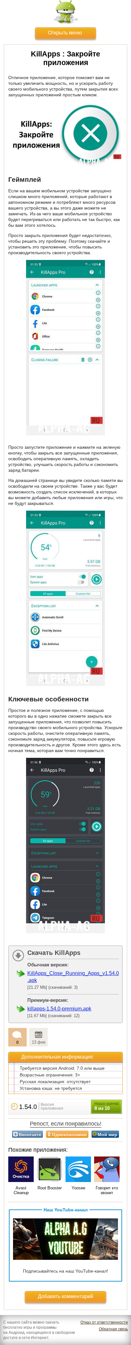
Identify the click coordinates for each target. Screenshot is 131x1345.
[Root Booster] (49, 1170)
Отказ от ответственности (104, 1322)
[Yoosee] (78, 1170)
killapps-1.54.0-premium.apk (59, 1008)
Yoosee (78, 1188)
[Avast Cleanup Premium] (21, 1170)
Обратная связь (113, 1329)
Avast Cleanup (21, 1190)
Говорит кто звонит (107, 1190)
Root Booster (50, 1188)
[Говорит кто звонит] (107, 1170)
